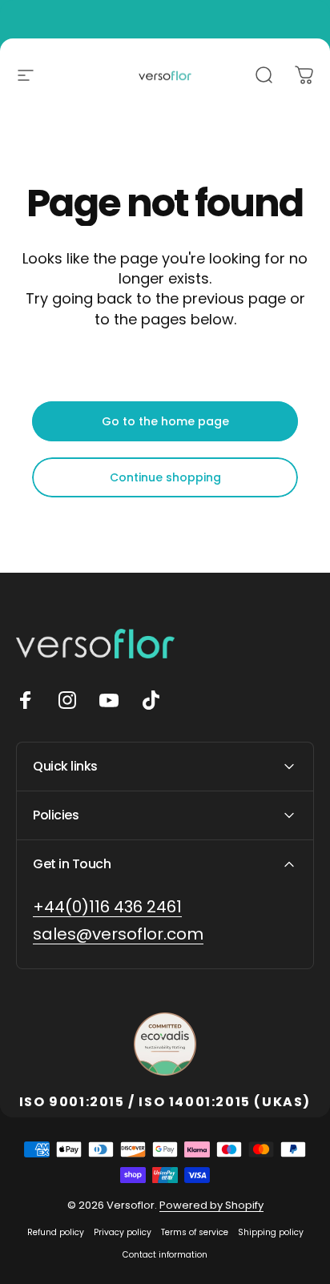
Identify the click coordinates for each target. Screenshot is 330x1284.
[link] (107, 907)
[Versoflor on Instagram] (67, 700)
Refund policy (55, 1232)
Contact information (165, 1255)
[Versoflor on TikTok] (150, 700)
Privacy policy (122, 1232)
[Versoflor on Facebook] (25, 700)
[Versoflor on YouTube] (109, 700)
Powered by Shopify (211, 1205)
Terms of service (194, 1232)
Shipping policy (271, 1232)
